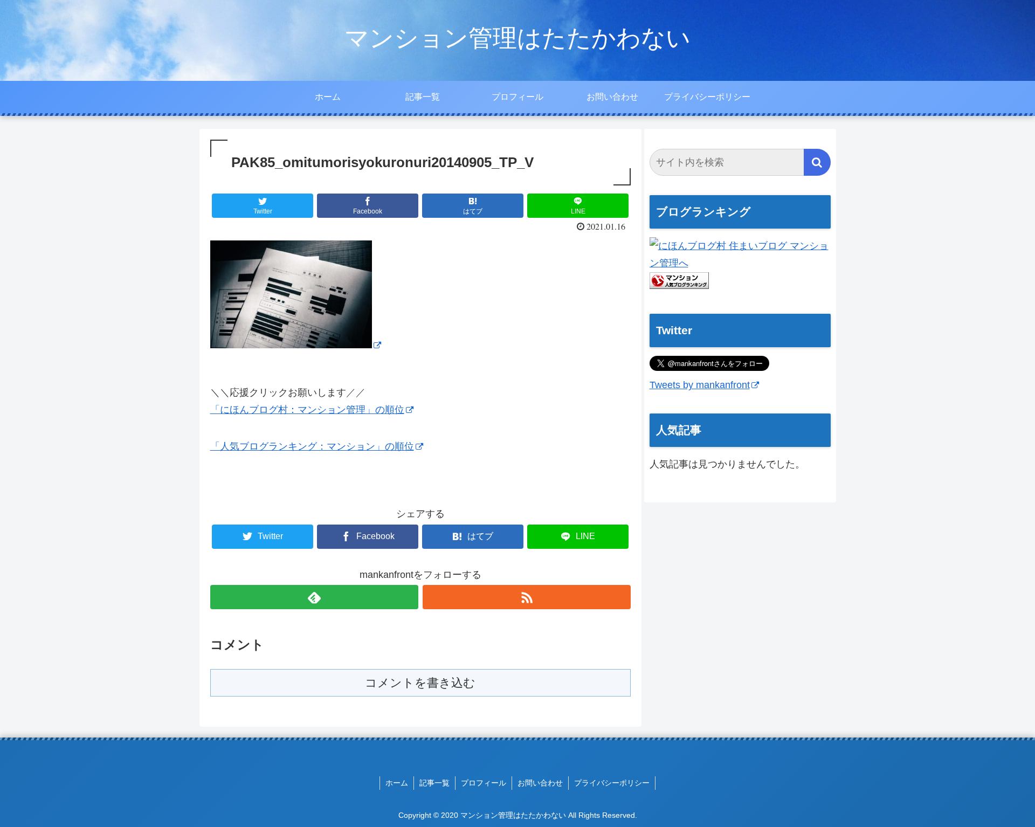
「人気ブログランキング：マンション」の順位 (312, 446)
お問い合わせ (540, 782)
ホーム (396, 782)
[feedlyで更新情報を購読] (314, 597)
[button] (817, 162)
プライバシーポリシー (612, 782)
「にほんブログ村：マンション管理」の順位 (307, 409)
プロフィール (483, 782)
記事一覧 (434, 782)
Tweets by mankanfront (700, 385)
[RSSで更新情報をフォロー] (527, 597)
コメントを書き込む (420, 683)
